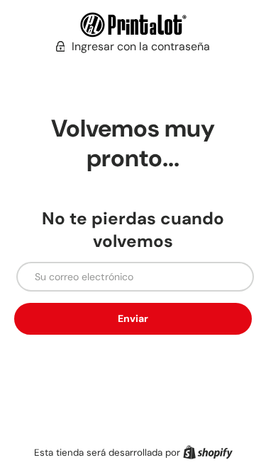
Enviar (133, 318)
